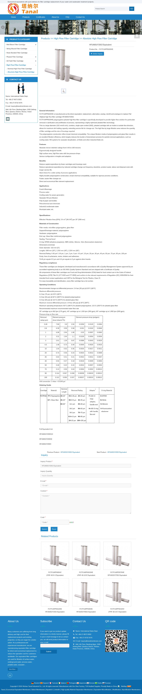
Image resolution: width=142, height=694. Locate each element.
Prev (3, 27)
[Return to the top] (137, 36)
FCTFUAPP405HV (54, 572)
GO (131, 9)
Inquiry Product (46, 461)
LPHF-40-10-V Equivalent (117, 612)
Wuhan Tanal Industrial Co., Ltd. (34, 686)
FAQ (67, 17)
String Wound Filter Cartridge (17, 49)
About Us (55, 17)
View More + (12, 669)
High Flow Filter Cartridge (66, 38)
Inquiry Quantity (46, 471)
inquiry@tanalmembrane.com (21, 106)
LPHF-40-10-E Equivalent (86, 575)
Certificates (40, 17)
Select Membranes (38, 689)
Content (43, 491)
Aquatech (49, 689)
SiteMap (124, 686)
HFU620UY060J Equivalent (86, 612)
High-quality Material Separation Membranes (77, 689)
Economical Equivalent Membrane (18, 689)
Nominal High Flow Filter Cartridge (20, 69)
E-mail (43, 481)
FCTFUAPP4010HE (86, 572)
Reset (54, 529)
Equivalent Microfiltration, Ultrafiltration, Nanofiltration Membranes (117, 689)
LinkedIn (57, 689)
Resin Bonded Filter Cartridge (17, 53)
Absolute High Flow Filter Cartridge (100, 38)
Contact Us (80, 17)
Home (13, 17)
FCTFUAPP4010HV (117, 609)
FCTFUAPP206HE (86, 609)
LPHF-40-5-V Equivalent (54, 575)
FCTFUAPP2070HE (117, 572)
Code (42, 517)
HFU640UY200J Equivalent (117, 452)
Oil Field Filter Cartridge (15, 61)
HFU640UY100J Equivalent (54, 612)
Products (26, 17)
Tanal (3, 689)
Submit (44, 529)
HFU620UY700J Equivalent (117, 575)
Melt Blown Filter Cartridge (16, 44)
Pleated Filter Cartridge (15, 57)
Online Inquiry (97, 54)
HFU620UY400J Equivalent (70, 452)
